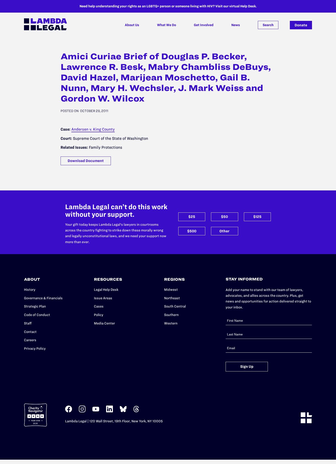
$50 (224, 217)
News (235, 25)
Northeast (172, 298)
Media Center (104, 323)
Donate (301, 25)
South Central (175, 306)
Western (171, 323)
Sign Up (246, 366)
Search (268, 25)
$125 (257, 217)
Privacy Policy (35, 348)
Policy (98, 315)
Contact (30, 332)
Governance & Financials (43, 298)
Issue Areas (103, 298)
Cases (99, 306)
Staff (28, 323)
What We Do (166, 25)
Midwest (171, 289)
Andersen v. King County (93, 129)
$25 (191, 217)
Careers (30, 340)
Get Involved (203, 25)
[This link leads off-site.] (68, 411)
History (29, 289)
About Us (132, 25)
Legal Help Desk (106, 289)
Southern (171, 315)
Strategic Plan (35, 306)
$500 (191, 231)
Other (224, 231)
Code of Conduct (37, 315)
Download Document (86, 161)
